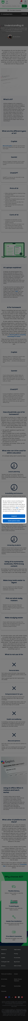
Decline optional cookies (14, 520)
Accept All (14, 516)
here (17, 507)
